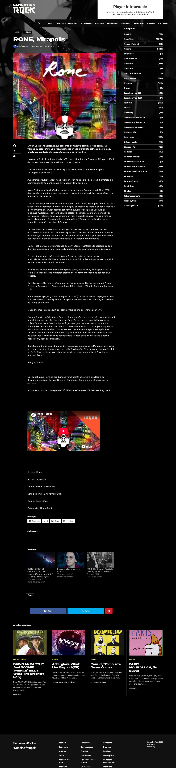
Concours (128, 68)
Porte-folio (129, 176)
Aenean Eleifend (131, 44)
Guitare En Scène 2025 (134, 122)
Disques (28, 32)
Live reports (129, 147)
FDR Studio (151, 744)
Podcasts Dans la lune (134, 161)
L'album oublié (130, 142)
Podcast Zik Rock (132, 157)
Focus (127, 108)
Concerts (128, 63)
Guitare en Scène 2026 (134, 127)
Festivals (128, 103)
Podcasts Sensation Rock (135, 171)
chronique (129, 54)
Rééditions (129, 186)
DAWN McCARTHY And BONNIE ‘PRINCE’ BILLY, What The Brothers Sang (28, 670)
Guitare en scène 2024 (134, 117)
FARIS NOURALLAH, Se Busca (143, 667)
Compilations (130, 59)
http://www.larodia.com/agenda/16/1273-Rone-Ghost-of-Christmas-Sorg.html (68, 390)
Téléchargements (132, 196)
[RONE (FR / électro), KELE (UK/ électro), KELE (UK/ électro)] (100, 560)
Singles (127, 191)
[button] (39, 23)
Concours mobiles (132, 73)
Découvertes (130, 78)
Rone (30, 595)
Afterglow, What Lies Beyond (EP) (66, 665)
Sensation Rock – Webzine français (24, 745)
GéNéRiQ (128, 112)
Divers (127, 88)
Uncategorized (131, 206)
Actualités (128, 39)
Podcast (128, 152)
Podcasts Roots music (134, 166)
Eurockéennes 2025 (133, 98)
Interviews (129, 137)
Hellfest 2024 (130, 132)
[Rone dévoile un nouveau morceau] (70, 560)
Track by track (130, 201)
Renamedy (151, 747)
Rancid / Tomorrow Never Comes (106, 665)
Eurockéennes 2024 (133, 93)
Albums (17, 32)
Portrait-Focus (131, 181)
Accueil (127, 34)
